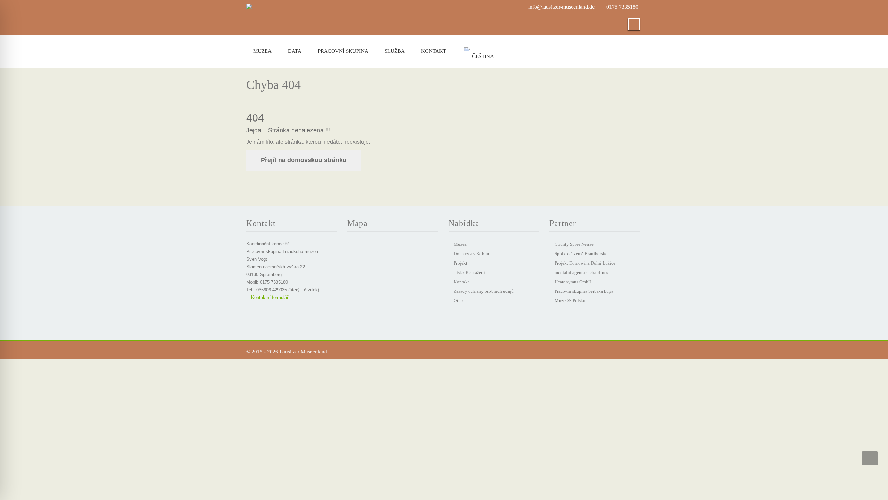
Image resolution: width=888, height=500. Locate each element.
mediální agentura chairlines (581, 272)
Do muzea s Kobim (471, 253)
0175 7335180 (622, 7)
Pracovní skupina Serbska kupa (584, 291)
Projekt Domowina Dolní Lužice (585, 263)
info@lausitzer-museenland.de (561, 7)
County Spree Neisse (574, 244)
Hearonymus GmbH (573, 281)
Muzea (262, 51)
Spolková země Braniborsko (581, 253)
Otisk (459, 300)
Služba (395, 51)
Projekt (460, 263)
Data (294, 51)
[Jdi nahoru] (870, 458)
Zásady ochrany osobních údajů (484, 291)
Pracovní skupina (343, 51)
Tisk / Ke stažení (469, 272)
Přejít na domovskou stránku (304, 160)
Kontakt (433, 51)
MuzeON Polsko (570, 300)
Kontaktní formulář (269, 297)
